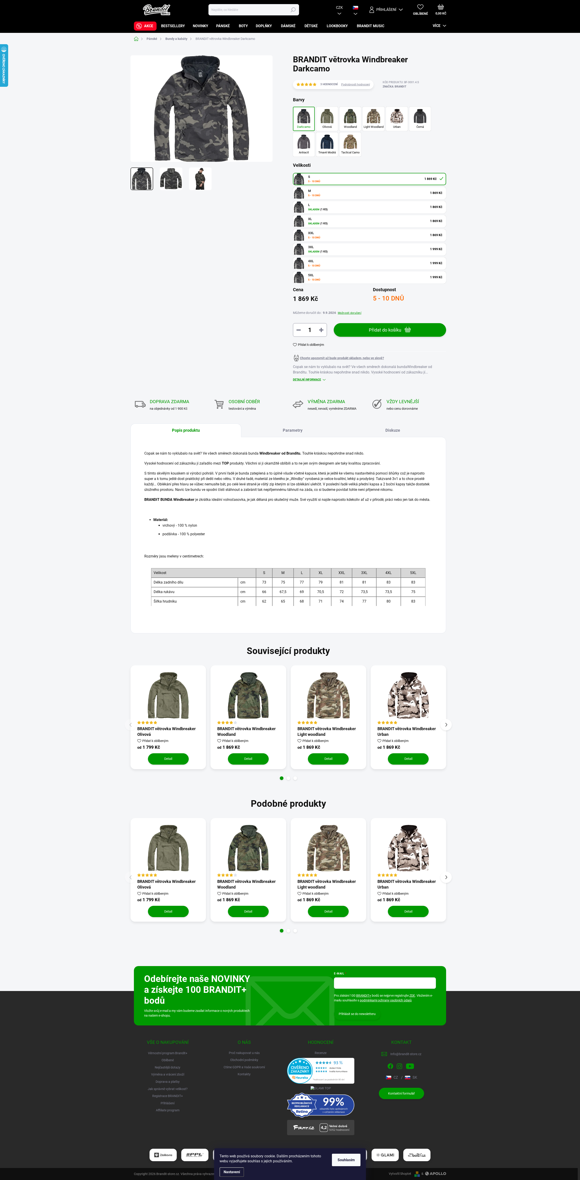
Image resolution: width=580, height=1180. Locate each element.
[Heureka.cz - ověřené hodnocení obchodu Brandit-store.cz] (321, 1071)
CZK (339, 7)
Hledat (293, 10)
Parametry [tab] (292, 430)
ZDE (412, 995)
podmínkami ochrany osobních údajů (386, 1000)
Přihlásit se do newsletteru (357, 1014)
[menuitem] (145, 26)
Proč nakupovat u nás (244, 1053)
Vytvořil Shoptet (400, 1173)
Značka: (394, 86)
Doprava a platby (168, 1081)
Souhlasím (346, 1160)
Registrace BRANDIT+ (167, 1096)
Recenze (320, 1053)
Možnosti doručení (349, 313)
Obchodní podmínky (244, 1060)
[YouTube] (410, 1065)
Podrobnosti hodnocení (355, 84)
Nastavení (232, 1172)
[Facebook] (390, 1065)
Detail (168, 759)
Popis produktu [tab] (186, 430)
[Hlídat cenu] (338, 358)
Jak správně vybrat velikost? (168, 1089)
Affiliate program (167, 1110)
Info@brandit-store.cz (405, 1054)
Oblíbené (168, 1060)
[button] (281, 778)
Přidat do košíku (385, 330)
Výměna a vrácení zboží (167, 1074)
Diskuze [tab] (392, 430)
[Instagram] (399, 1065)
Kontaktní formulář (401, 1093)
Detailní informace (307, 379)
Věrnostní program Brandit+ (167, 1053)
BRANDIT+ (363, 995)
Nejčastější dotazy (167, 1067)
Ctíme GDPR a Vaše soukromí (244, 1067)
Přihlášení (167, 1103)
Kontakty (244, 1074)
